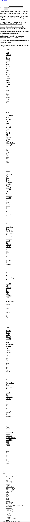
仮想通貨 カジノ (10, 503)
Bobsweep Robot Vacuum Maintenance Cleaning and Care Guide (11, 439)
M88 (7, 480)
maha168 (8, 484)
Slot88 (7, 520)
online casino (9, 491)
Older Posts (4, 472)
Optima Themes (16, 521)
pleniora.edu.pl (9, 510)
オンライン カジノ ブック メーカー (15, 505)
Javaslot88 (8, 501)
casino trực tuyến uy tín (11, 488)
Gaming (8, 49)
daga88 (7, 499)
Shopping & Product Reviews (8, 426)
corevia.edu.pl (9, 506)
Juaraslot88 (8, 515)
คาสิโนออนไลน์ (10, 487)
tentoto (7, 492)
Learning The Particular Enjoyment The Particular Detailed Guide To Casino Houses (10, 237)
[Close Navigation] (4, 10)
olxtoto (7, 514)
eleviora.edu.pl (9, 508)
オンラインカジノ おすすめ (13, 518)
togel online (8, 517)
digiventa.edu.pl (9, 509)
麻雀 (7, 494)
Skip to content (3, 0)
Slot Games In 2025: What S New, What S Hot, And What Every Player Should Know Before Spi (8, 69)
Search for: (6, 7)
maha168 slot (9, 481)
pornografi (8, 485)
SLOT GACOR (9, 502)
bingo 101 (8, 478)
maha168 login (9, 482)
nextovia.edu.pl (9, 512)
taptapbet (8, 498)
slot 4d (7, 495)
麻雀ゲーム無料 (10, 490)
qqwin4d (8, 513)
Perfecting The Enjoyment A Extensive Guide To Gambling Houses (10, 391)
